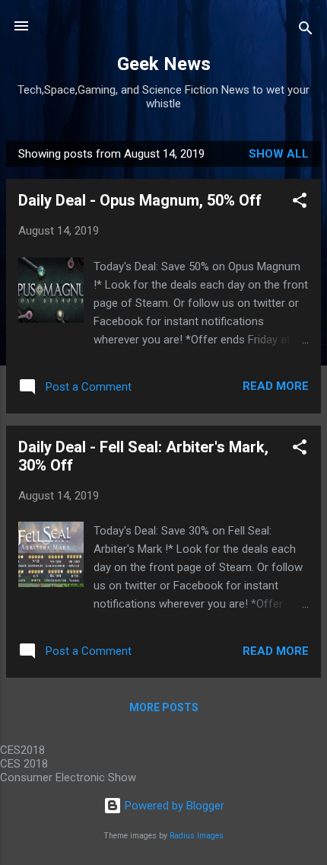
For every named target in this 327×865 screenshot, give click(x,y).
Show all (279, 154)
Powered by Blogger (173, 805)
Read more (276, 386)
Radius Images (197, 836)
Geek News (164, 64)
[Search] (306, 31)
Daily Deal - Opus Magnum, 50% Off (140, 200)
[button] (299, 203)
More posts (163, 707)
